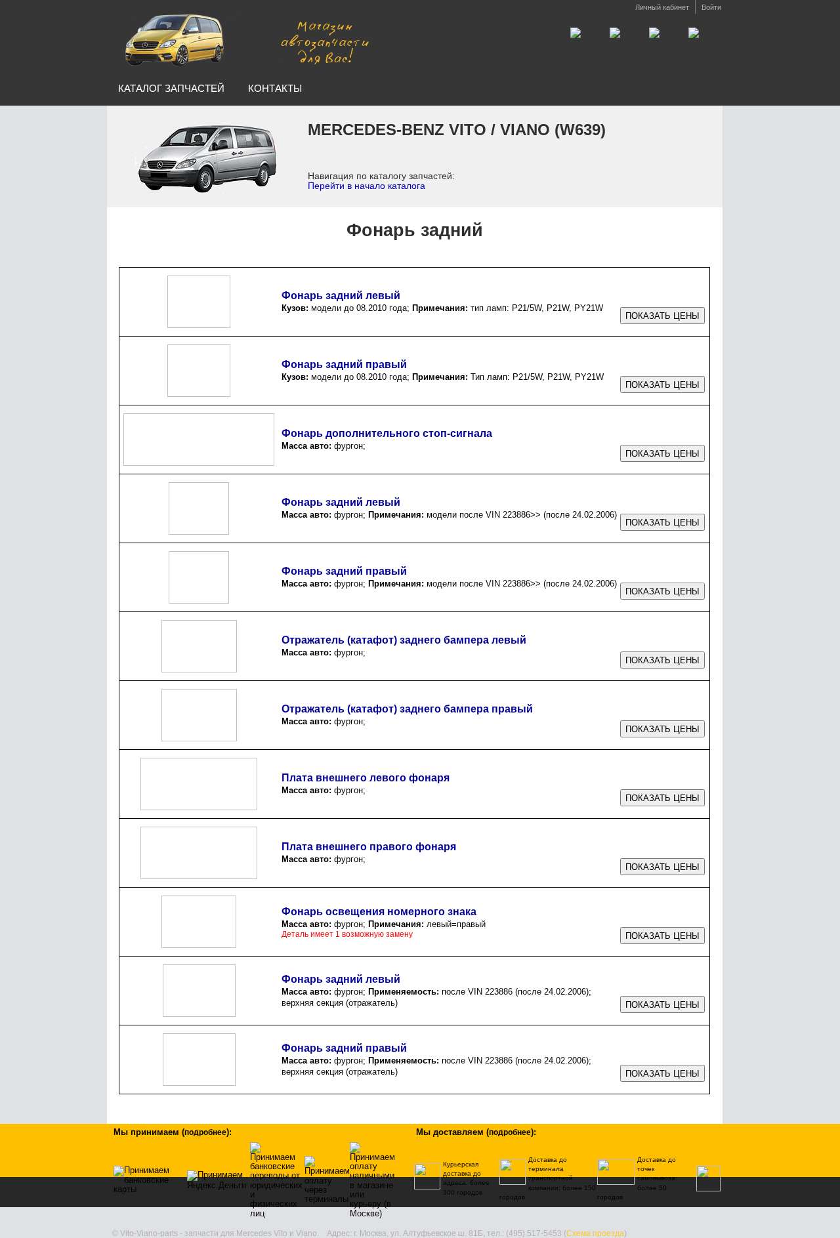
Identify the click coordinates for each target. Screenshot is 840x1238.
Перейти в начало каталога (366, 185)
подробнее (205, 1132)
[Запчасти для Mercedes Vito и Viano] (244, 38)
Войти (711, 7)
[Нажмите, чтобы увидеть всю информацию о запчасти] (662, 316)
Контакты (275, 88)
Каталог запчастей (171, 88)
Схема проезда (595, 1233)
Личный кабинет (662, 7)
